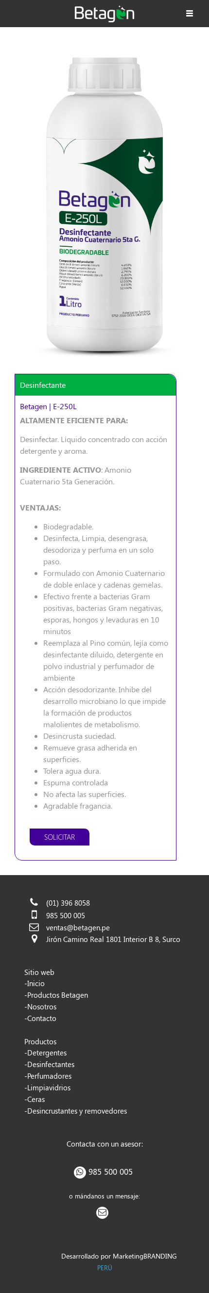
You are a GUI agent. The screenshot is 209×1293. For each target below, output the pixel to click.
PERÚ (104, 1267)
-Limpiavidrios (47, 1087)
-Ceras (34, 1099)
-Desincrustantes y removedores (75, 1111)
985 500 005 (110, 1171)
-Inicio (34, 983)
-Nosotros (40, 1006)
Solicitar (59, 837)
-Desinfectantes (49, 1064)
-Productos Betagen (56, 995)
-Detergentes (45, 1052)
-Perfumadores (47, 1076)
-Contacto (40, 1018)
